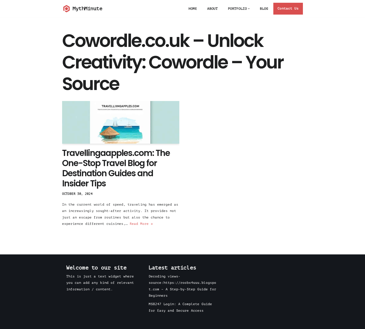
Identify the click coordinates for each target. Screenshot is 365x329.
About (212, 9)
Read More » (141, 224)
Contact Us (288, 8)
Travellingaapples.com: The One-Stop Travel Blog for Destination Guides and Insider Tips (116, 168)
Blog (264, 9)
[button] (249, 9)
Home (193, 9)
